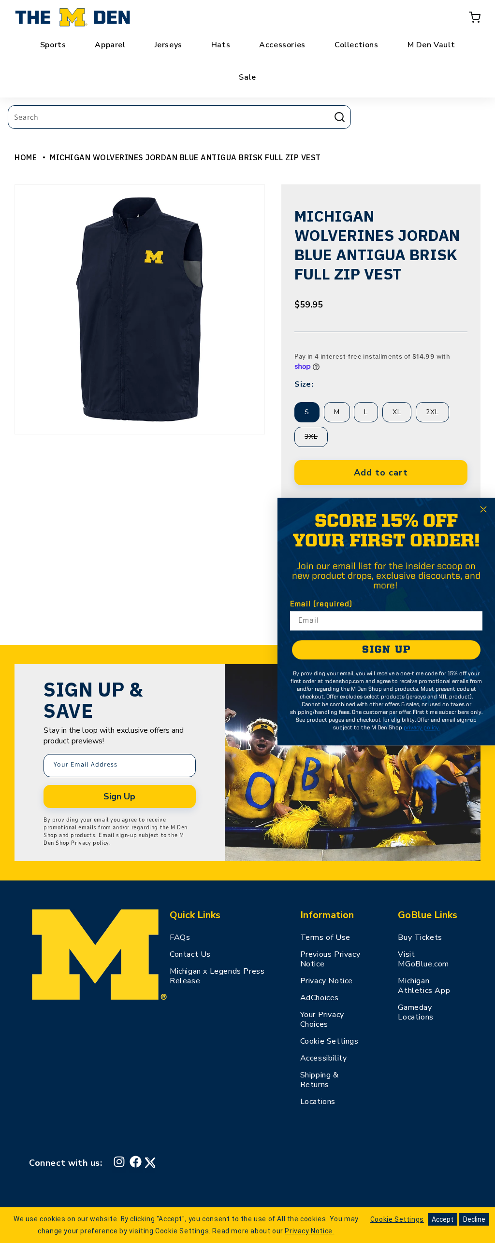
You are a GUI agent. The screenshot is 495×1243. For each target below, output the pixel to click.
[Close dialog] (483, 509)
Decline (474, 1219)
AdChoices (319, 998)
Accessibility (323, 1058)
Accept (442, 1219)
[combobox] (179, 117)
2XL (437, 414)
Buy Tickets (420, 937)
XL (402, 414)
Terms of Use (325, 937)
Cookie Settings (329, 1041)
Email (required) (321, 604)
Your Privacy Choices (322, 1019)
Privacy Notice (326, 981)
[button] (474, 17)
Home (26, 157)
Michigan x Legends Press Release (217, 976)
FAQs (180, 937)
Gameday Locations (415, 1012)
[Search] (339, 116)
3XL (316, 439)
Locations (317, 1101)
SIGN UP (386, 650)
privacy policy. (422, 728)
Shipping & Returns (319, 1079)
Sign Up (119, 796)
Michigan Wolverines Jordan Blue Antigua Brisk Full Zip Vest (185, 157)
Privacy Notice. (309, 1231)
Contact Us (190, 954)
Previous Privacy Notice (330, 959)
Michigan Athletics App (424, 985)
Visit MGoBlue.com (423, 959)
